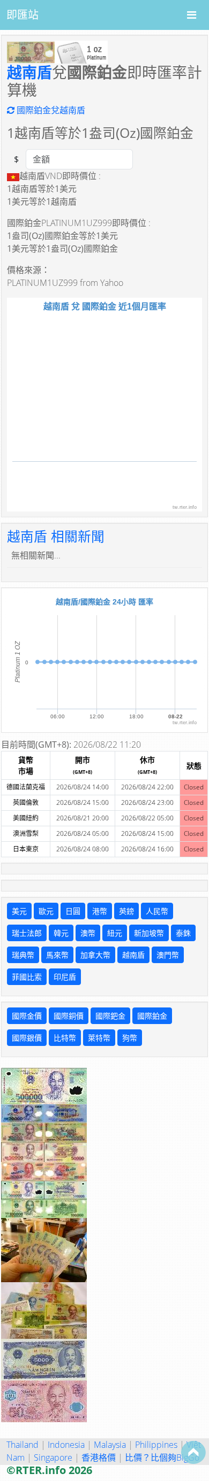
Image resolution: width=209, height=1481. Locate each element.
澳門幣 (167, 955)
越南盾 (29, 72)
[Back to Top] (193, 1452)
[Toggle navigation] (192, 14)
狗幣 (129, 1038)
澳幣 (87, 933)
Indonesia (66, 1445)
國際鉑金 (152, 1016)
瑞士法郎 (27, 933)
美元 (19, 911)
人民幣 (157, 911)
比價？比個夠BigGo (162, 1457)
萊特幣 (99, 1038)
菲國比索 (27, 977)
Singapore (53, 1457)
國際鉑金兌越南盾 (49, 110)
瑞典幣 (23, 955)
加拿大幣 (95, 955)
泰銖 (183, 933)
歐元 (46, 911)
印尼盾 (65, 977)
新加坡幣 (149, 933)
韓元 (61, 933)
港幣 (99, 911)
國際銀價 (27, 1038)
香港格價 (98, 1457)
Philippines (156, 1445)
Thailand (22, 1445)
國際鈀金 (110, 1016)
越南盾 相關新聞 (55, 536)
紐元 (114, 933)
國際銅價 (69, 1016)
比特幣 (65, 1038)
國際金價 (27, 1016)
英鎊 (126, 911)
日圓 (72, 911)
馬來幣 (57, 955)
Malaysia (110, 1445)
